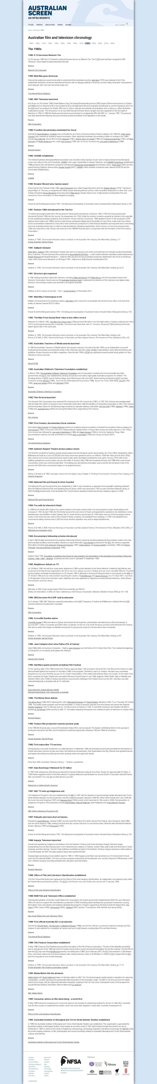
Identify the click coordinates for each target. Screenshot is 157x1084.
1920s (50, 43)
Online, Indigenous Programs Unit (43, 811)
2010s (106, 43)
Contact (46, 1073)
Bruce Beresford (49, 193)
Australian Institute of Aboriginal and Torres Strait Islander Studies (53, 1042)
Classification (48, 1071)
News (60, 25)
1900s (37, 43)
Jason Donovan (101, 576)
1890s (31, 43)
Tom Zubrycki (39, 139)
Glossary (47, 1066)
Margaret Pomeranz (75, 702)
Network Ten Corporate (37, 70)
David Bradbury (43, 134)
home (30, 30)
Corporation (34, 124)
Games (68, 25)
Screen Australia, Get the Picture (40, 242)
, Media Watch (35, 993)
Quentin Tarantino (35, 707)
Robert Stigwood (34, 257)
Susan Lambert (100, 545)
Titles (30, 25)
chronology (36, 30)
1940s (62, 43)
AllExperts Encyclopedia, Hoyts (40, 530)
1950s (69, 43)
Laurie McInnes (43, 821)
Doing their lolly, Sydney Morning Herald (43, 690)
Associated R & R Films (79, 254)
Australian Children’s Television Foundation (44, 392)
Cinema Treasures (35, 476)
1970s (81, 43)
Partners (46, 1059)
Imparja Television (35, 869)
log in (117, 25)
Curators (47, 1062)
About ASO (47, 1057)
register (122, 25)
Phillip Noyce (96, 278)
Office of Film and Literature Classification (44, 890)
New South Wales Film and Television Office (45, 916)
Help (45, 1064)
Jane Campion (74, 648)
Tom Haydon (88, 543)
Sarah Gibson (84, 545)
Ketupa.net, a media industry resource (43, 785)
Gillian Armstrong (80, 278)
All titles (31, 1057)
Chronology (47, 1069)
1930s (56, 43)
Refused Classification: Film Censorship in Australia (48, 692)
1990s (94, 43)
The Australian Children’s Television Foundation (58, 373)
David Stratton (92, 702)
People (39, 25)
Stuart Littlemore (48, 977)
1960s (75, 43)
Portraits (31, 1073)
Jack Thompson (66, 188)
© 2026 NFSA (33, 1081)
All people (32, 1071)
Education (50, 25)
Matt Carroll (74, 193)
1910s (44, 43)
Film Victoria (33, 417)
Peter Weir (32, 252)
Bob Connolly (43, 427)
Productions (115, 162)
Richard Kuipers (34, 150)
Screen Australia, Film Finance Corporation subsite (48, 967)
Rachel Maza (70, 803)
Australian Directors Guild (71, 280)
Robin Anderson (45, 142)
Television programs (35, 1064)
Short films (32, 1066)
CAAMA (31, 178)
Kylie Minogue (85, 576)
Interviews (32, 1076)
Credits (46, 1076)
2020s (112, 43)
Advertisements (33, 1069)
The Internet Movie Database (39, 94)
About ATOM (33, 363)
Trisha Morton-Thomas (116, 803)
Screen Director (70, 291)
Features (31, 1059)
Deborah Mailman (83, 803)
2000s (100, 43)
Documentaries (33, 1062)
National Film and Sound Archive (41, 500)
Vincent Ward (42, 926)
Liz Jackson (76, 985)
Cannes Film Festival (36, 659)
